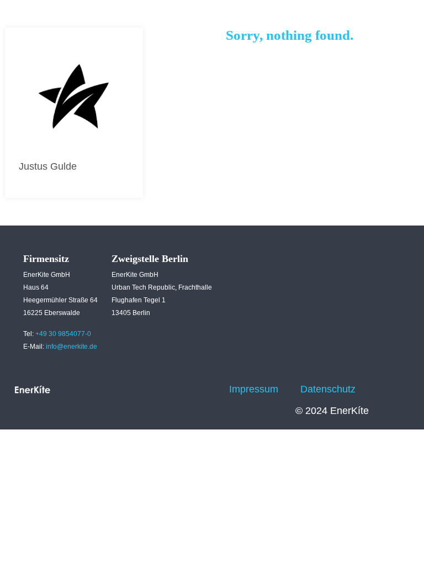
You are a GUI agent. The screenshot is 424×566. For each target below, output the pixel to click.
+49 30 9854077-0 (63, 334)
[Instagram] (195, 375)
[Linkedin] (164, 375)
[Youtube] (179, 403)
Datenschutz (328, 389)
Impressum (253, 389)
